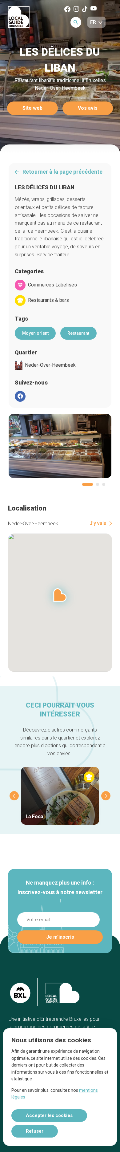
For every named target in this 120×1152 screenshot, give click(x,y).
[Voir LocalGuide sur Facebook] (67, 9)
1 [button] (87, 484)
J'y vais (98, 523)
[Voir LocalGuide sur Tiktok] (84, 9)
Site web (32, 108)
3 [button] (103, 484)
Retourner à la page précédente (62, 172)
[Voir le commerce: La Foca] (60, 796)
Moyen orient (35, 333)
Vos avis (88, 108)
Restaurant (78, 333)
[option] (60, 446)
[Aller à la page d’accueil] (19, 17)
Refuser (34, 1131)
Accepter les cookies (49, 1115)
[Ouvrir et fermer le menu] (106, 9)
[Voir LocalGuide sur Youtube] (93, 8)
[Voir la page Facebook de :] (20, 396)
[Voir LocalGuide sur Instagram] (76, 9)
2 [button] (97, 484)
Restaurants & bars (48, 300)
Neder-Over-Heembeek (50, 365)
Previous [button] (14, 795)
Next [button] (105, 795)
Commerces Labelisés (52, 284)
